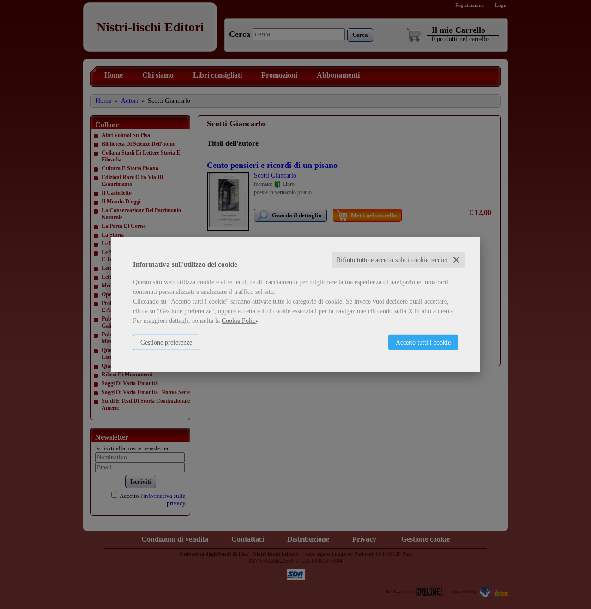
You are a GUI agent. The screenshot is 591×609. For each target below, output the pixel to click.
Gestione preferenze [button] (166, 342)
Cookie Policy (240, 320)
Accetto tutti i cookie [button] (423, 342)
